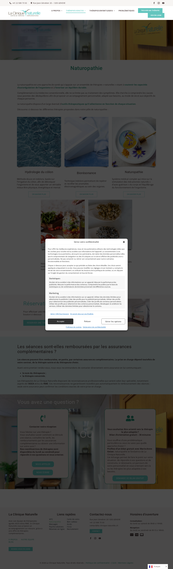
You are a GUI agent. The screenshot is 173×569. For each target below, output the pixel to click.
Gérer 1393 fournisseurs (59, 314)
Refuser (87, 321)
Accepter (60, 321)
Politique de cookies (74, 327)
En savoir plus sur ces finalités (81, 314)
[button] (124, 242)
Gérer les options (113, 321)
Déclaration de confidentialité (94, 327)
